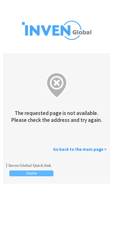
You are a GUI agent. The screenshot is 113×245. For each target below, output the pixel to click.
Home (31, 173)
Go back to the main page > (80, 149)
